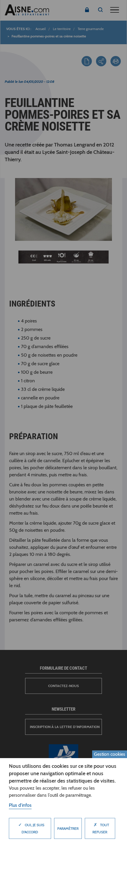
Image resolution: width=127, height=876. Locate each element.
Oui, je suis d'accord (31, 828)
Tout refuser (100, 828)
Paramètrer (68, 828)
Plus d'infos (20, 805)
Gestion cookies (109, 754)
